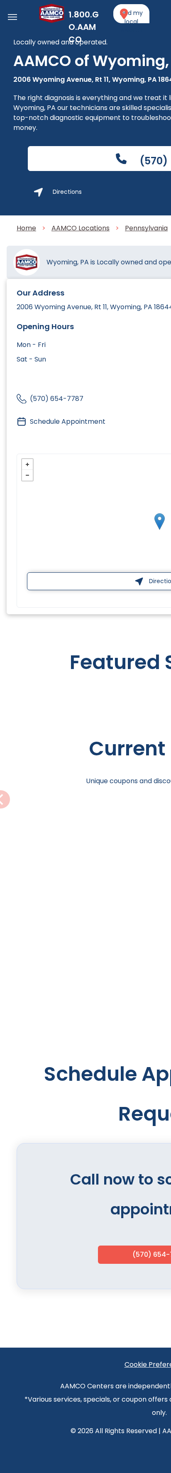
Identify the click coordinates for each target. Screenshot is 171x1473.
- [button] (27, 475)
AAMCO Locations (80, 228)
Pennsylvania (146, 228)
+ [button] (27, 464)
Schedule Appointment (67, 421)
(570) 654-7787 (56, 398)
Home (26, 228)
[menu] (12, 17)
